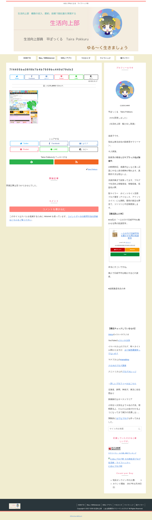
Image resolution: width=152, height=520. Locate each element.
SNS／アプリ (107, 505)
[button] (139, 429)
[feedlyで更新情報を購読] (31, 161)
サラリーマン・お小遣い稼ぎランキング (122, 453)
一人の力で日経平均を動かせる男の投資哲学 (130, 235)
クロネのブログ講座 (117, 365)
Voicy (110, 334)
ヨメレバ (128, 242)
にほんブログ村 (115, 466)
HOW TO (81, 505)
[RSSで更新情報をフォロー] (76, 161)
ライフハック (129, 505)
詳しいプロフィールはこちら (123, 383)
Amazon (132, 249)
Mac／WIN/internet (93, 505)
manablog (124, 359)
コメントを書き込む (54, 209)
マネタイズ (118, 505)
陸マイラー (140, 505)
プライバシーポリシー (76, 516)
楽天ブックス (117, 249)
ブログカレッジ (129, 371)
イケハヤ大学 (124, 340)
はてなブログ (122, 418)
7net (125, 254)
